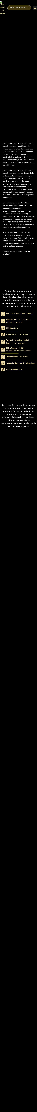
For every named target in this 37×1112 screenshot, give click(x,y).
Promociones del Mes (17, 7)
